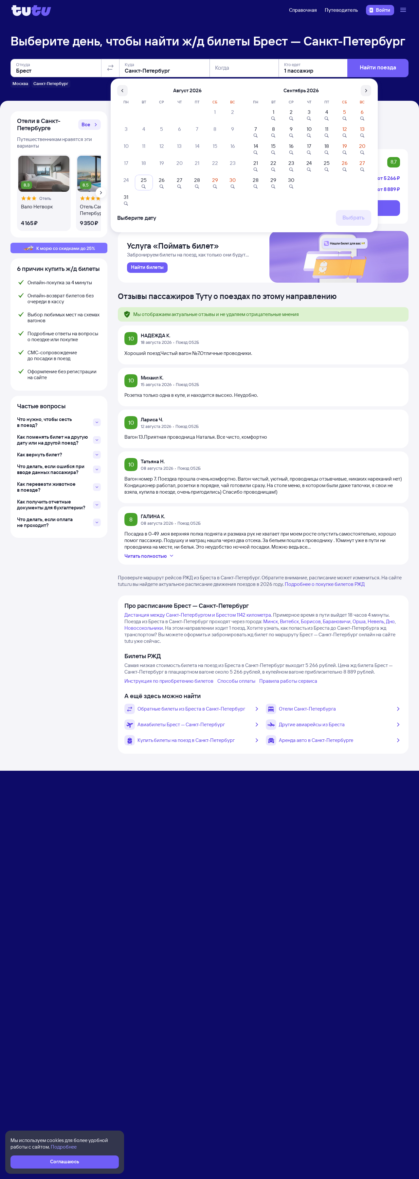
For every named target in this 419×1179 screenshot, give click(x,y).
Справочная (303, 10)
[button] (89, 124)
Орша (359, 621)
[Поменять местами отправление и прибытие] (110, 68)
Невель (376, 621)
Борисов (311, 621)
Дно (390, 621)
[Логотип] (31, 10)
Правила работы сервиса (288, 681)
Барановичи (337, 621)
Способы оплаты (236, 681)
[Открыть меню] (404, 10)
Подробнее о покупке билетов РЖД (325, 584)
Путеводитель (341, 10)
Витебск (289, 621)
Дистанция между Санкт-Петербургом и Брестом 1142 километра (197, 615)
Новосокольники (143, 628)
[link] (147, 267)
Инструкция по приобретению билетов (168, 681)
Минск (270, 621)
